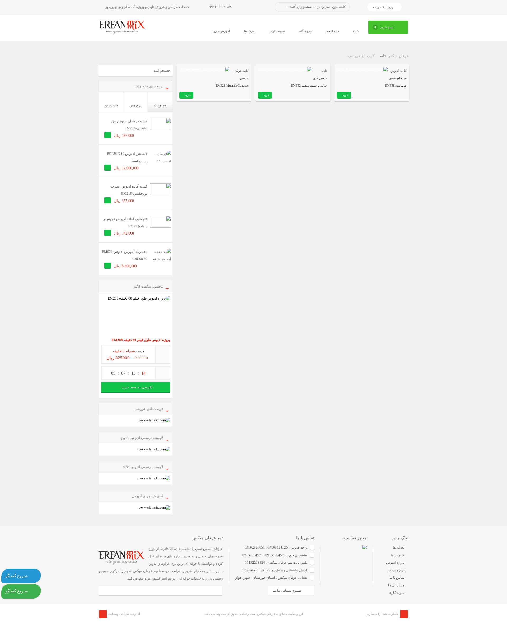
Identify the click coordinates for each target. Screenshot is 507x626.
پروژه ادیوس (395, 562)
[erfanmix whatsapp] (178, 590)
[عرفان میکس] (122, 27)
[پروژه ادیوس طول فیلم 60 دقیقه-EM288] (135, 315)
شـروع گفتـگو (17, 576)
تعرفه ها (250, 31)
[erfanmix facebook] (107, 590)
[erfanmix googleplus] (125, 590)
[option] (344, 570)
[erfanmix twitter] (195, 590)
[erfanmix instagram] (160, 590)
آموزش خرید (221, 31)
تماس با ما (397, 578)
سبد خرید (383, 27)
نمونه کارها (277, 31)
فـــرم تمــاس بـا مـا (286, 590)
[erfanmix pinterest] (213, 590)
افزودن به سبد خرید (137, 387)
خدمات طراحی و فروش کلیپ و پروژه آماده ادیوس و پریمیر (147, 7)
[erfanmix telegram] (143, 590)
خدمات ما (332, 31)
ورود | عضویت (383, 7)
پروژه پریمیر (396, 570)
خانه (356, 31)
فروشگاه (305, 31)
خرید (345, 95)
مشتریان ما (396, 585)
